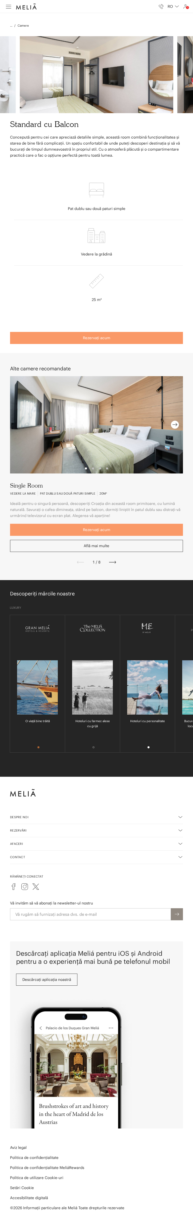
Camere (23, 25)
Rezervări (18, 830)
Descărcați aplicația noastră (46, 979)
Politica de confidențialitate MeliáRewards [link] (47, 1167)
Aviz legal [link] (18, 1147)
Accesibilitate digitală (29, 1197)
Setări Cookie (22, 1187)
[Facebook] (13, 886)
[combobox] (173, 7)
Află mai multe (96, 545)
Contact (17, 857)
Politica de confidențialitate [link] (34, 1157)
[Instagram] (24, 886)
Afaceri (16, 844)
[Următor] (112, 562)
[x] (35, 886)
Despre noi (19, 817)
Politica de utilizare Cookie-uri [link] (36, 1177)
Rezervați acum (96, 337)
